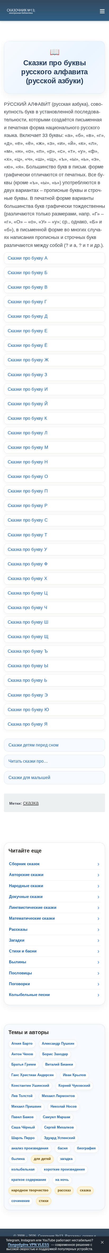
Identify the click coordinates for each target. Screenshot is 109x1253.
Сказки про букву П (28, 491)
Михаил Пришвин (26, 1106)
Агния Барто (22, 1043)
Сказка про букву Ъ (28, 651)
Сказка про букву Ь (27, 680)
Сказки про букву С (28, 520)
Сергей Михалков (59, 1127)
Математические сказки (32, 918)
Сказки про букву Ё (27, 345)
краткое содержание (28, 1180)
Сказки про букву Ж (28, 359)
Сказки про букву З (27, 374)
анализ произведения (29, 1148)
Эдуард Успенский (59, 1138)
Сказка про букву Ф (28, 563)
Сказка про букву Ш (28, 622)
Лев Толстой (22, 1096)
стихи (43, 1201)
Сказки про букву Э (28, 695)
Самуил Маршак (56, 1117)
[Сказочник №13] (20, 11)
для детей (42, 1159)
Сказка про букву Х (27, 578)
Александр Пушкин (58, 1043)
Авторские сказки (26, 874)
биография (86, 1148)
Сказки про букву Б (27, 272)
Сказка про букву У (27, 549)
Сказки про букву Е (27, 330)
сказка (31, 803)
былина (18, 1159)
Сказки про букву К (27, 418)
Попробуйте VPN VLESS (28, 1245)
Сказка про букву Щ (28, 636)
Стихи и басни (23, 951)
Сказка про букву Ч (27, 607)
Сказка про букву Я (27, 724)
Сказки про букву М (28, 447)
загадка (66, 1159)
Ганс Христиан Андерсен (32, 1075)
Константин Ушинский (30, 1086)
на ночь (62, 1180)
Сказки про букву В (27, 287)
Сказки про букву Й (28, 403)
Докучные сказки (26, 896)
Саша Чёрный (23, 1127)
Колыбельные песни (29, 994)
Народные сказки (26, 885)
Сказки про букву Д (28, 316)
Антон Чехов (22, 1054)
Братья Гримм (23, 1064)
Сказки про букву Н (28, 461)
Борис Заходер (55, 1054)
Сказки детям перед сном (33, 745)
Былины (17, 962)
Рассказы (18, 929)
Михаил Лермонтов (58, 1096)
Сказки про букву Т (27, 534)
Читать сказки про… (28, 761)
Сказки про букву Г (27, 301)
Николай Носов (64, 1106)
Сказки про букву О (28, 476)
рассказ (64, 1190)
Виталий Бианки (59, 1064)
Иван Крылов (74, 1075)
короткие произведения (64, 1169)
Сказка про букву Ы (28, 665)
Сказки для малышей (29, 777)
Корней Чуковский (74, 1086)
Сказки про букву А (27, 258)
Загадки (16, 940)
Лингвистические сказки (32, 907)
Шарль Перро (23, 1138)
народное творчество (29, 1190)
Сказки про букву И (28, 389)
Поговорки (19, 984)
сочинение (20, 1201)
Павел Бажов (22, 1117)
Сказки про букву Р (27, 505)
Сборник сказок (24, 864)
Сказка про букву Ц (28, 593)
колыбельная (23, 1169)
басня (63, 1148)
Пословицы (20, 973)
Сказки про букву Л (27, 432)
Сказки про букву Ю (28, 709)
